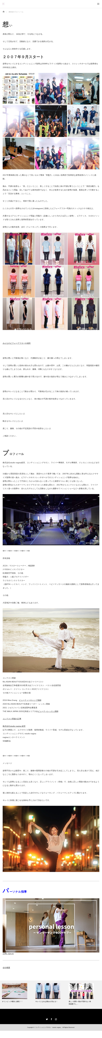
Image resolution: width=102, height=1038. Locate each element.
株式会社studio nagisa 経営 (14, 726)
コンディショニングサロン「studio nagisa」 (48, 1027)
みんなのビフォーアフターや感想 (17, 343)
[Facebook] (51, 1019)
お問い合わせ (8, 954)
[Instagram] (56, 1019)
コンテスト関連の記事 (12, 719)
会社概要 (6, 968)
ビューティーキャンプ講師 (30, 700)
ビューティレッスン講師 (48, 711)
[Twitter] (46, 1019)
